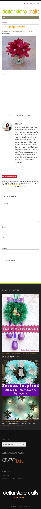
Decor (18, 354)
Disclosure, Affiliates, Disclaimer (12, 478)
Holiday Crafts (25, 354)
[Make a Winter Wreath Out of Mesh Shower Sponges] (20, 390)
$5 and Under (5, 354)
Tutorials (35, 354)
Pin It (31, 115)
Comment (5, 203)
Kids (31, 354)
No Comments (28, 31)
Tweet (21, 115)
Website (4, 248)
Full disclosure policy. (15, 184)
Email (3, 237)
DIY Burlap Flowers (13, 27)
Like (10, 115)
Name (4, 227)
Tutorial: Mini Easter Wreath (10, 356)
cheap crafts (13, 354)
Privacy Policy (6, 475)
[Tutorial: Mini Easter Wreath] (20, 323)
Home (4, 22)
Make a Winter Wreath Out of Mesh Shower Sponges (19, 423)
